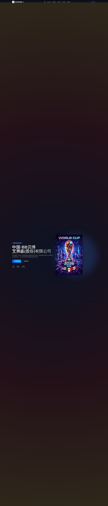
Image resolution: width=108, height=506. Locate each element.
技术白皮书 (26, 261)
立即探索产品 (16, 261)
